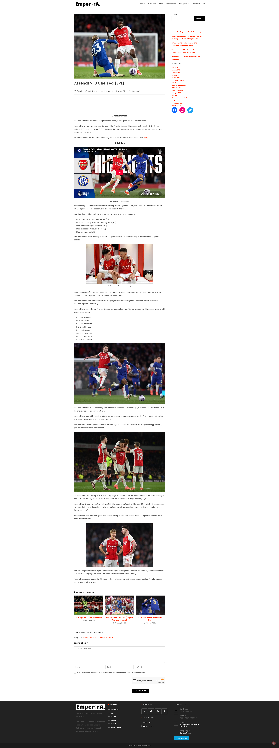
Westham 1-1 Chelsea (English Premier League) (119, 618)
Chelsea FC (120, 91)
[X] (144, 711)
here (146, 138)
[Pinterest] (164, 711)
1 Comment (135, 91)
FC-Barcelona (177, 77)
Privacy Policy (148, 726)
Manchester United (179, 98)
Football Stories (178, 80)
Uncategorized (178, 105)
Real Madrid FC (177, 103)
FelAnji (79, 91)
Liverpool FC (176, 93)
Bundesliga (115, 709)
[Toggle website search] (204, 4)
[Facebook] (174, 110)
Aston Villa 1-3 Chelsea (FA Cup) (150, 618)
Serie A (113, 724)
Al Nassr (175, 67)
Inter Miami (176, 88)
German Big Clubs (179, 85)
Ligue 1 (113, 720)
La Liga (113, 716)
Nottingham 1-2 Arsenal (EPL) (89, 617)
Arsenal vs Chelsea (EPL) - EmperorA (99, 638)
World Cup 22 (116, 727)
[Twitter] (190, 110)
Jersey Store (185, 733)
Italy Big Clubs (177, 90)
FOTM (174, 83)
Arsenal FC (108, 91)
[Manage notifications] (274, 743)
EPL (112, 713)
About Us (147, 722)
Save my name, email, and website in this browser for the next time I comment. (111, 673)
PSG (173, 100)
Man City (175, 95)
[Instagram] (182, 110)
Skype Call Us (181, 738)
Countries (175, 75)
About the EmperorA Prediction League (187, 32)
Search (174, 15)
